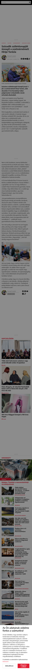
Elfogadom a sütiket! (24, 665)
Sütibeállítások (9, 666)
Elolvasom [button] (6, 661)
